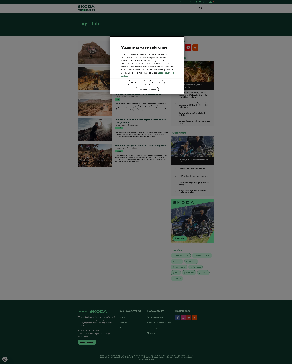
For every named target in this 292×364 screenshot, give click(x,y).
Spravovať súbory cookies (147, 89)
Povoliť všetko (157, 83)
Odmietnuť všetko (137, 83)
